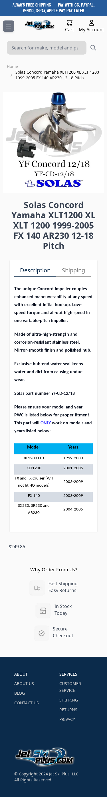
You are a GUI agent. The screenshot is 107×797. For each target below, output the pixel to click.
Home (12, 66)
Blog (19, 693)
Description (35, 270)
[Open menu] (8, 26)
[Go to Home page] (39, 25)
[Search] (93, 48)
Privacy (67, 719)
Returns (68, 709)
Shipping (73, 270)
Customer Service (70, 687)
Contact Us (26, 702)
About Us (24, 683)
